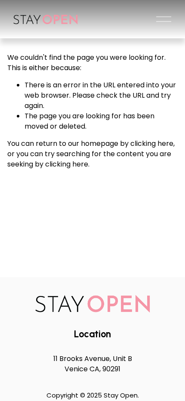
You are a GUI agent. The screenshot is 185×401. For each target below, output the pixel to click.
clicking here (151, 143)
